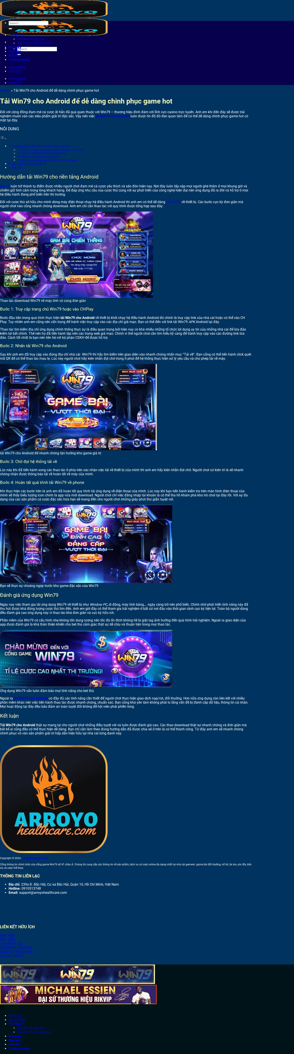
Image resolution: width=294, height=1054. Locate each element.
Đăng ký (15, 47)
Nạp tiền (15, 51)
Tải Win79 (16, 35)
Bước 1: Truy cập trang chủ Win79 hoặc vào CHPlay (53, 149)
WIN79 (5, 90)
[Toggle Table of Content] (3, 138)
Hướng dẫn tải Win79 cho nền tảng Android (40, 146)
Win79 (5, 186)
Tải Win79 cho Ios (31, 39)
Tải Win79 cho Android (34, 43)
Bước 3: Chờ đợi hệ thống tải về (41, 156)
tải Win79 (173, 202)
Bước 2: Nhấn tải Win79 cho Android (44, 153)
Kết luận (17, 167)
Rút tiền (14, 55)
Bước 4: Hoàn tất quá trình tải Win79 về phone (50, 160)
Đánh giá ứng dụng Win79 (29, 164)
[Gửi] (10, 28)
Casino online (19, 60)
